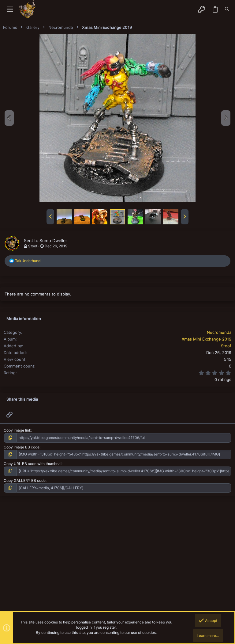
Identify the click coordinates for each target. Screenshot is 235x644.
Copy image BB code (21, 447)
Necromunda (219, 332)
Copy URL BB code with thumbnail (33, 463)
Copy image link (17, 430)
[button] (10, 9)
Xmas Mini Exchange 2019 (206, 339)
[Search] (227, 9)
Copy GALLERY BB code (25, 480)
